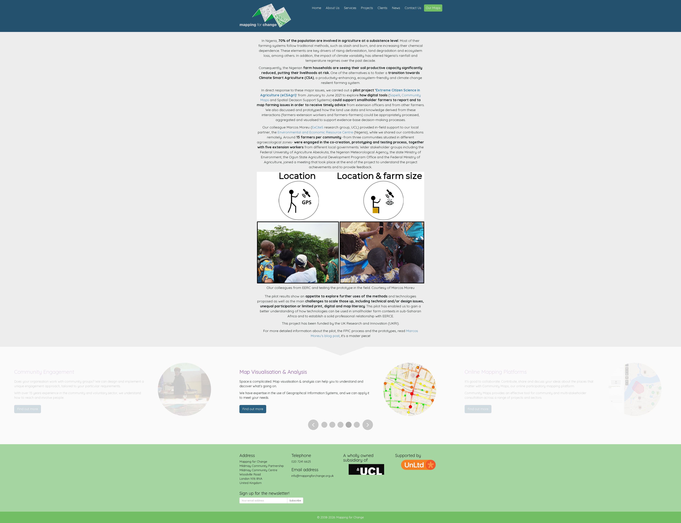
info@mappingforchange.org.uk (312, 476)
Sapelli (395, 95)
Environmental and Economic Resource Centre (315, 132)
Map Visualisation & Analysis (273, 371)
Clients (382, 8)
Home (316, 8)
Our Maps (433, 8)
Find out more (252, 409)
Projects (367, 8)
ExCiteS (318, 127)
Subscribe (295, 500)
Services (350, 8)
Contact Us (413, 8)
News (396, 8)
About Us (332, 8)
